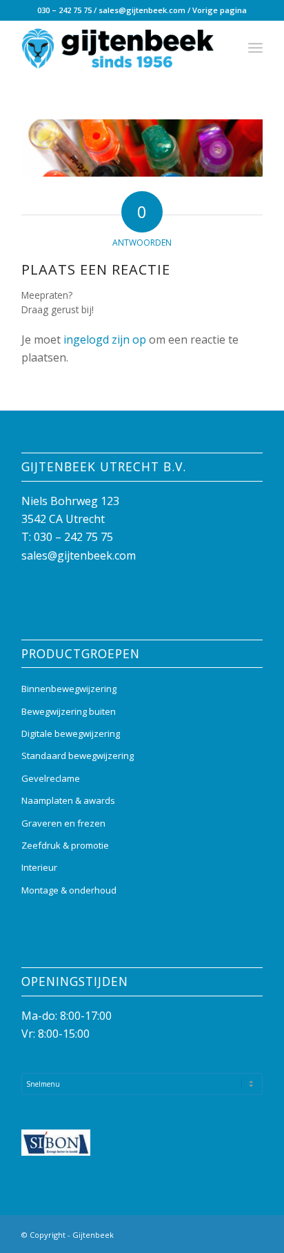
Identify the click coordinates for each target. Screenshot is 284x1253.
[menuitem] (255, 47)
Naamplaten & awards (68, 800)
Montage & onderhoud (68, 890)
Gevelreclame (50, 778)
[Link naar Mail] (252, 1233)
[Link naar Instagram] (231, 1233)
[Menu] (255, 47)
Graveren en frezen (63, 823)
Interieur (39, 867)
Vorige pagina (219, 10)
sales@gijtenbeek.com (142, 10)
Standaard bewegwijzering (77, 755)
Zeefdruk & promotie (65, 845)
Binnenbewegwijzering (68, 688)
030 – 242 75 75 (64, 10)
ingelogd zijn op (104, 339)
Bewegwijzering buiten (68, 711)
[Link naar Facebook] (211, 1233)
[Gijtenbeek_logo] (117, 47)
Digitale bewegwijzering (70, 733)
